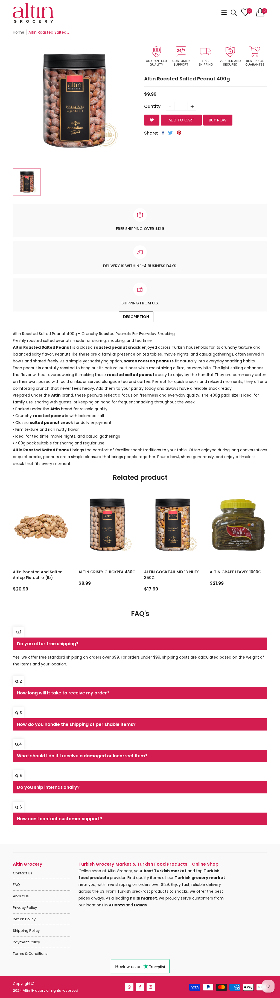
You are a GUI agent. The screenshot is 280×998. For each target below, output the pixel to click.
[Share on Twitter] (170, 132)
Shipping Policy (26, 930)
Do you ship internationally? (48, 787)
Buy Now (218, 120)
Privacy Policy (25, 907)
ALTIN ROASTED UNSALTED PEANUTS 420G (234, 574)
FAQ (16, 884)
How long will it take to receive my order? (63, 693)
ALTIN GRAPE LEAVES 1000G (170, 572)
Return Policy (24, 919)
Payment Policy (26, 942)
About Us (21, 896)
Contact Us (22, 873)
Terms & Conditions (30, 953)
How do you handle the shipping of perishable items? (76, 724)
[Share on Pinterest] (179, 132)
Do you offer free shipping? (47, 644)
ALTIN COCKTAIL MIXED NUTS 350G (106, 574)
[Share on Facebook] (163, 132)
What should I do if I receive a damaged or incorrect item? (82, 756)
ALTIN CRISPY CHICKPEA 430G (41, 572)
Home (18, 32)
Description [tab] (136, 316)
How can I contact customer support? (59, 819)
